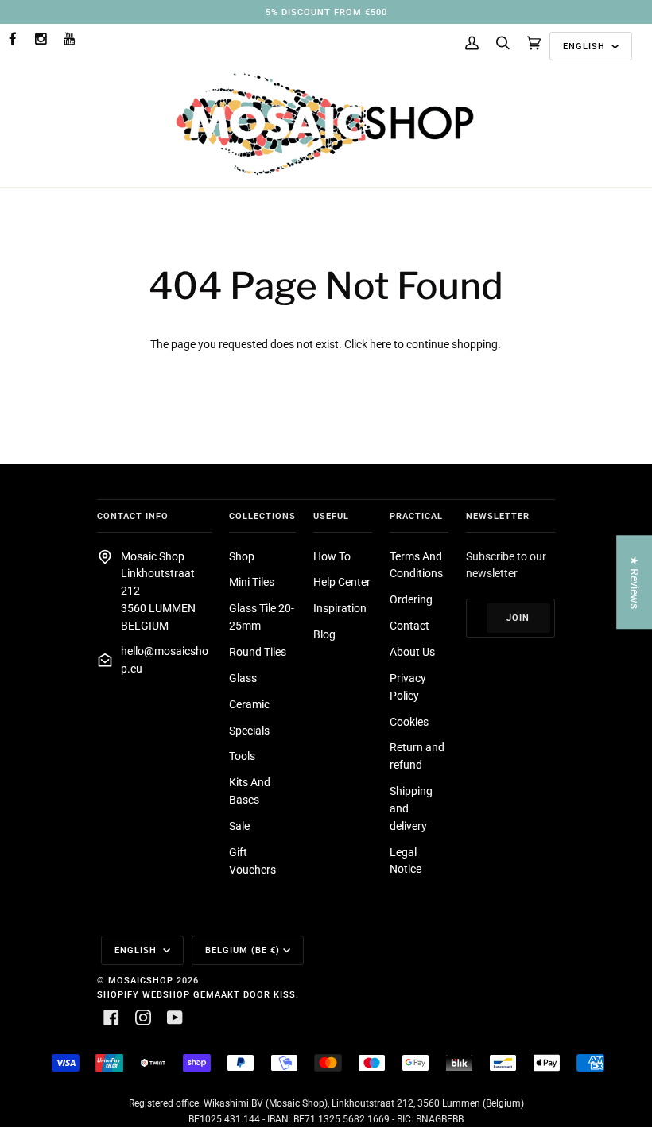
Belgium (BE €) (242, 950)
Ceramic (249, 704)
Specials (249, 730)
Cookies (409, 721)
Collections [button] (262, 515)
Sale (239, 826)
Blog (324, 634)
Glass (243, 678)
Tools (242, 756)
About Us (412, 651)
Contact (409, 625)
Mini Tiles (251, 582)
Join (518, 617)
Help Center (342, 582)
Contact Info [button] (133, 515)
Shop (241, 556)
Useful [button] (331, 515)
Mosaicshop (140, 980)
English (585, 46)
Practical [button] (416, 515)
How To (332, 556)
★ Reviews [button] (634, 581)
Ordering (411, 599)
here (380, 344)
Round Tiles (257, 651)
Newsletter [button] (498, 515)
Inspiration (340, 608)
